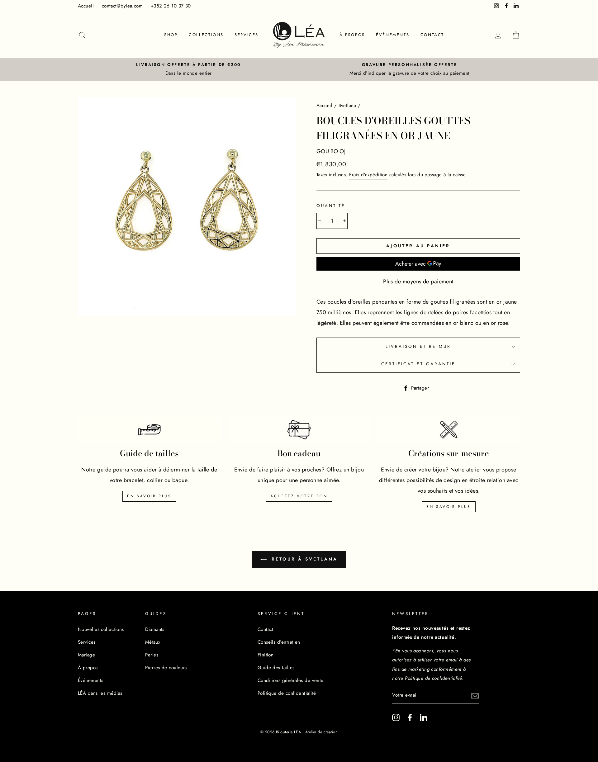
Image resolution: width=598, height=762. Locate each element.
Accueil (86, 5)
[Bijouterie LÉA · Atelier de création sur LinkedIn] (423, 717)
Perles (151, 654)
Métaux (152, 642)
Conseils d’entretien (279, 642)
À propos (352, 35)
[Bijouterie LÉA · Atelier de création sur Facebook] (410, 717)
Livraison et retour (418, 346)
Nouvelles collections (101, 629)
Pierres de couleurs (166, 667)
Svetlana (347, 105)
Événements (392, 35)
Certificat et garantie (418, 364)
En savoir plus (149, 496)
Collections (206, 35)
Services (247, 35)
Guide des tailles (276, 667)
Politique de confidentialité (287, 693)
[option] (188, 69)
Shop (171, 35)
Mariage (86, 654)
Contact (432, 35)
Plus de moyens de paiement (418, 281)
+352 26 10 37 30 (171, 5)
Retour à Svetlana (303, 559)
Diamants (154, 629)
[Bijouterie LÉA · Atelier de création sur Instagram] (396, 717)
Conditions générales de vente (291, 680)
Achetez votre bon (298, 496)
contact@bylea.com (122, 5)
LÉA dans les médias (100, 693)
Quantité (330, 206)
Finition (266, 654)
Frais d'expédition (368, 174)
